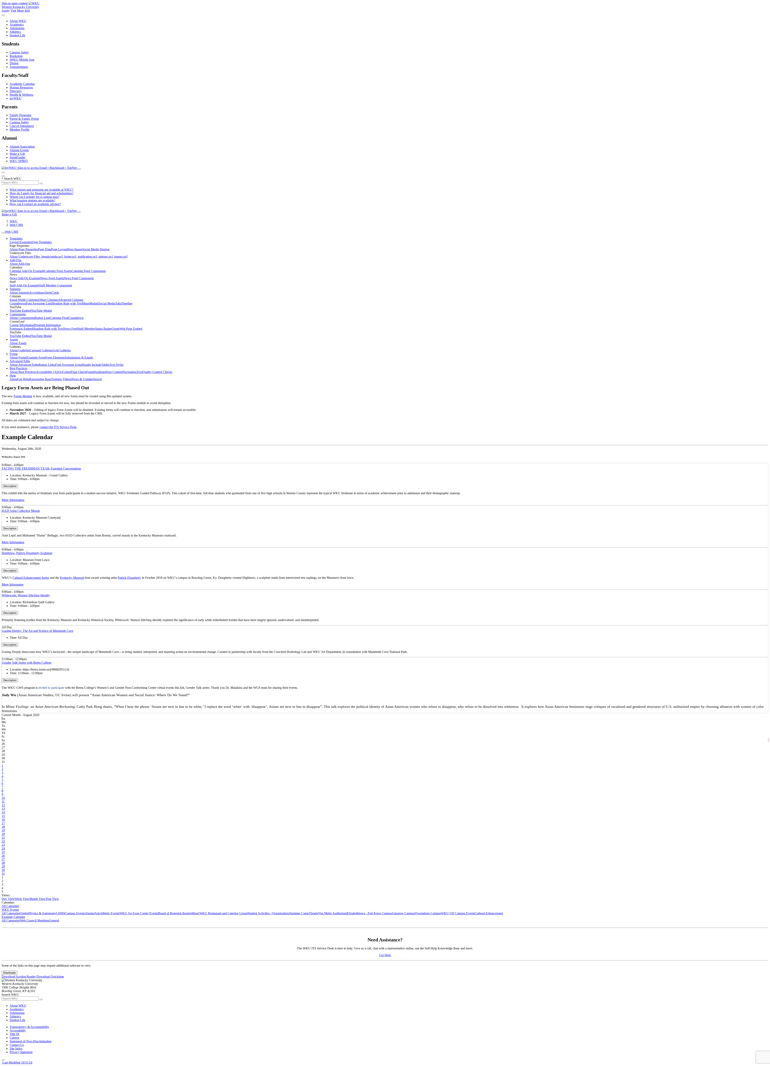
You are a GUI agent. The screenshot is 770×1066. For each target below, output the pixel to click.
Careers (14, 1037)
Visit (13, 10)
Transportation (19, 67)
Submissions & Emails (79, 357)
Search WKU (11, 178)
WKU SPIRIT (19, 161)
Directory (16, 91)
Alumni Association (22, 146)
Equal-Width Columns (24, 300)
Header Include (91, 364)
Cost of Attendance (22, 126)
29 (3, 866)
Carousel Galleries (41, 350)
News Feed (70, 328)
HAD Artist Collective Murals (21, 510)
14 (3, 812)
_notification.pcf (86, 256)
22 (3, 841)
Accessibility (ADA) (49, 372)
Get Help (23, 379)
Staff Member (86, 328)
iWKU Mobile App (22, 59)
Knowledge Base (40, 379)
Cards (55, 292)
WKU (13, 221)
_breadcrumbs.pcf (51, 256)
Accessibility (18, 1030)
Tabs (118, 303)
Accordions (36, 292)
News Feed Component (79, 278)
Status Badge (103, 328)
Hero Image (74, 249)
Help (13, 375)
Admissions (17, 28)
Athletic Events (109, 913)
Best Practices (18, 368)
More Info (23, 10)
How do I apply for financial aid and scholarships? (41, 193)
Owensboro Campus (428, 913)
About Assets (18, 343)
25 (3, 852)
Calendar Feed (59, 318)
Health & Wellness (21, 94)
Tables (105, 364)
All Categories (11, 913)
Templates (16, 238)
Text (139, 372)
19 (3, 830)
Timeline (126, 303)
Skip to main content (15, 3)
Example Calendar (13, 917)
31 (3, 873)
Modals (94, 303)
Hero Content (114, 372)
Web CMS (16, 225)
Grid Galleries (62, 350)
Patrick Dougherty (129, 577)
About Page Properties (24, 249)
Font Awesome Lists (39, 303)
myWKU (15, 98)
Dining (14, 63)
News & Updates (82, 379)
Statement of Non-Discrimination (31, 1041)
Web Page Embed (131, 328)
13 (3, 808)
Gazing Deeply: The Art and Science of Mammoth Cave (37, 630)
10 (3, 798)
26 (3, 855)
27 (3, 859)
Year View (52, 899)
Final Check (78, 372)
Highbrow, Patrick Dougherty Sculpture (27, 553)
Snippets (15, 289)
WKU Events (10, 909)
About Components (22, 318)
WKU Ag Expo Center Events (138, 913)
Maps (85, 303)
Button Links (46, 364)
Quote (116, 328)
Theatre (313, 913)
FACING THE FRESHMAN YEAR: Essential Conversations (41, 468)
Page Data (44, 249)
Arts (97, 913)
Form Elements (55, 357)
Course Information (22, 325)
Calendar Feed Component (89, 271)
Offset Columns (48, 300)
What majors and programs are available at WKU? (41, 189)
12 (3, 805)
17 (3, 823)
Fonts (89, 372)
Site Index (16, 1048)
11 (3, 801)
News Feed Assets (52, 278)
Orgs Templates (42, 242)
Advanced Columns (70, 300)
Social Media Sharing (95, 249)
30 (3, 870)
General (54, 920)
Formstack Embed (21, 328)
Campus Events (75, 913)
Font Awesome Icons (68, 364)
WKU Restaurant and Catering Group (223, 913)
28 (3, 862)
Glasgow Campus (403, 913)
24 (3, 848)
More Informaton (12, 584)
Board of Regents (169, 913)
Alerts (48, 292)
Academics (17, 24)
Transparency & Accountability (29, 1027)
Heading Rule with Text (67, 303)
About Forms (18, 357)
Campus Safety (19, 52)
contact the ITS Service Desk (58, 427)
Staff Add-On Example (24, 285)
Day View (8, 899)
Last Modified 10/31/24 (17, 1062)
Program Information (47, 325)
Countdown (75, 318)
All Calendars (10, 906)
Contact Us (17, 1045)
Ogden (24, 913)
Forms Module (23, 396)
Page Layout (59, 249)
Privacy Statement (21, 1052)
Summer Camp (299, 913)
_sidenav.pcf (105, 256)
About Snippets (19, 292)
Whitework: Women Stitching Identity (26, 595)
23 (3, 844)
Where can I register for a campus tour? (34, 197)
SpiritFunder (17, 157)
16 (3, 819)
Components (18, 314)
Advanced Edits (20, 361)
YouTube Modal (41, 310)
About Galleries (20, 350)
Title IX (14, 1034)
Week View (22, 899)
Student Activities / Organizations (268, 913)
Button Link (42, 318)
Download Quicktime (50, 976)
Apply (6, 10)
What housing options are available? (32, 200)
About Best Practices (23, 372)
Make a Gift (17, 153)
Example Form (35, 357)
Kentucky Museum (72, 577)
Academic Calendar (22, 84)
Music (195, 913)
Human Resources (21, 87)
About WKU (18, 21)
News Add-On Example (25, 278)
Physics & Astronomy (42, 913)
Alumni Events (19, 150)
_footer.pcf (69, 256)
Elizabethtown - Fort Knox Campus (369, 913)
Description (9, 486)
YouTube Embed (20, 310)
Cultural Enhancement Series (30, 577)
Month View (37, 899)
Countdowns (18, 303)
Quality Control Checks (157, 372)
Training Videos (61, 379)
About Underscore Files (25, 256)
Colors (66, 372)
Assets (14, 339)
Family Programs (20, 115)
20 (3, 834)
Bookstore (16, 56)
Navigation (130, 372)
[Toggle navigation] (3, 232)
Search (97, 379)
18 (3, 826)
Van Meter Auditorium (332, 913)
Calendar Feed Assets (58, 271)
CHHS (60, 913)
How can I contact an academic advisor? (35, 204)
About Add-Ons (20, 263)
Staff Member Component (55, 285)
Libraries (185, 913)
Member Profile (19, 129)
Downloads (9, 972)
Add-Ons (15, 260)
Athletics (15, 31)
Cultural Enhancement (489, 913)
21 (3, 837)
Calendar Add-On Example (27, 271)
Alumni (89, 913)
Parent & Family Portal (24, 118)
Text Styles (116, 364)
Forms (14, 354)
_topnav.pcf (120, 256)
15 (3, 816)
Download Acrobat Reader (19, 976)
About (14, 379)
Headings (99, 372)
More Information (13, 500)
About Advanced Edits (24, 364)
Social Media (107, 303)
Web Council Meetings (34, 920)
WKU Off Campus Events (458, 913)
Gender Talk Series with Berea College (26, 662)
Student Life (17, 35)
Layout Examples (21, 242)
